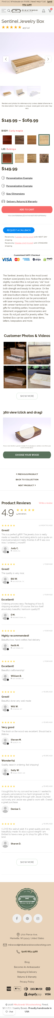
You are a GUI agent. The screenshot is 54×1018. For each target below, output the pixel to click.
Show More (27, 396)
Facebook (16, 918)
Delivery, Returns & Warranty (22, 201)
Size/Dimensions (15, 193)
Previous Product (28, 474)
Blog (27, 962)
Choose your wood (27, 455)
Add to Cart (27, 209)
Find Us (5, 1)
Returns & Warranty (27, 977)
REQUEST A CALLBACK (19, 230)
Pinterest (27, 918)
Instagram (37, 918)
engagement (20, 311)
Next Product (26, 485)
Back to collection (27, 479)
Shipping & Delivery (27, 972)
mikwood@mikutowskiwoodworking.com (29, 945)
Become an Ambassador (27, 967)
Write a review (45, 503)
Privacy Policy (27, 981)
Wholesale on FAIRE (19, 1)
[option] (27, 59)
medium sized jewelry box (16, 279)
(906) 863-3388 (29, 951)
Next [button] (48, 59)
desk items (38, 317)
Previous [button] (6, 59)
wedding (15, 308)
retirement (8, 311)
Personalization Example (19, 178)
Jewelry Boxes (19, 1008)
